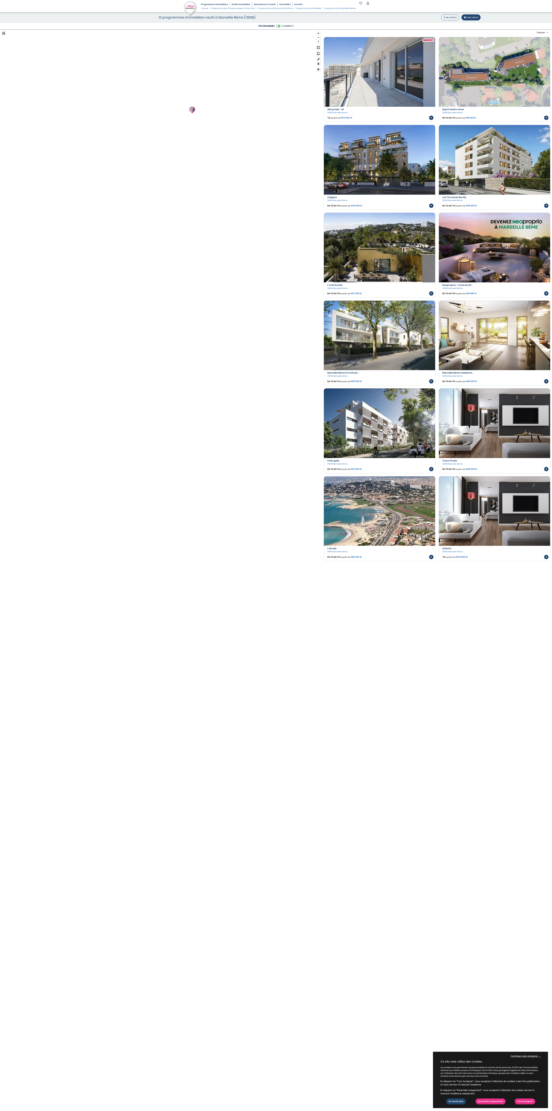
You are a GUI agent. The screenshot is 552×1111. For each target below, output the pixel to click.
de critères (451, 17)
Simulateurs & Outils (265, 4)
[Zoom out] (318, 37)
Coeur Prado (449, 460)
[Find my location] (318, 69)
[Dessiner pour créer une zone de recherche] (318, 59)
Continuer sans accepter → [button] (525, 1056)
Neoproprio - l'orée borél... (457, 285)
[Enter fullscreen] (318, 47)
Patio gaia (333, 460)
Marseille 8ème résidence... (458, 372)
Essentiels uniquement (490, 1101)
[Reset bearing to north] (318, 42)
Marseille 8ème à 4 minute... (343, 372)
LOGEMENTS (288, 25)
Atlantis (446, 548)
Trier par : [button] (541, 32)
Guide (241, 4)
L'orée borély (334, 285)
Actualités (285, 4)
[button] (368, 3)
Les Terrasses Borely (454, 197)
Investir (298, 4)
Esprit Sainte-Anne (453, 109)
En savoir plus (456, 1101)
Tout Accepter (525, 1101)
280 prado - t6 (335, 109)
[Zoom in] (318, 33)
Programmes (214, 4)
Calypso (332, 197)
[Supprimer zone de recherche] (318, 63)
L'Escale (332, 548)
